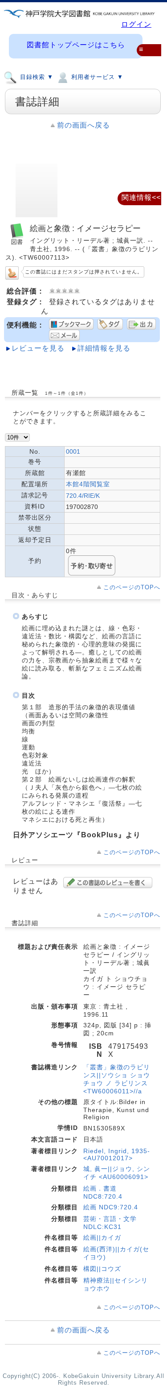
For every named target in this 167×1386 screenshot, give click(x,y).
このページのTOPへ (131, 587)
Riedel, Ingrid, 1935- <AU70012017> (116, 1154)
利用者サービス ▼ (96, 77)
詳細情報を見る (103, 348)
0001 (73, 451)
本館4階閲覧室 (88, 484)
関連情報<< (141, 197)
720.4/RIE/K (83, 495)
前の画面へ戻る (83, 125)
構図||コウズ (102, 1268)
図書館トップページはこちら (76, 45)
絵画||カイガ (102, 1237)
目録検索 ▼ (35, 77)
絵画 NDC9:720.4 (110, 1207)
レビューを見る (38, 348)
